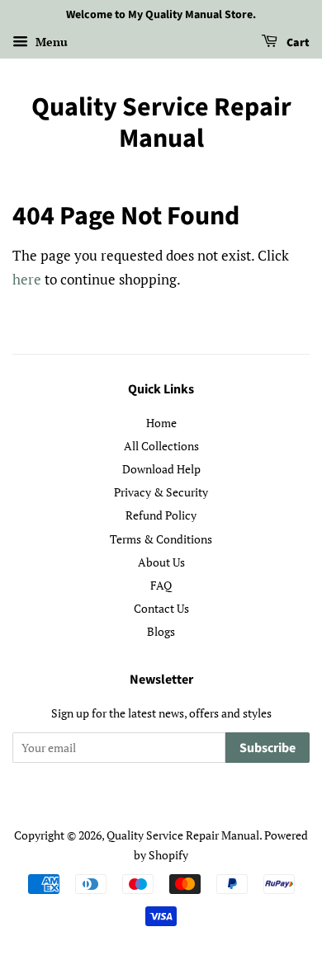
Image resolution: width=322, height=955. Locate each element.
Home (161, 422)
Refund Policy (161, 515)
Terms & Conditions (161, 539)
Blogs (161, 631)
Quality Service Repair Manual (161, 123)
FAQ (161, 585)
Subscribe (267, 748)
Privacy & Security (161, 492)
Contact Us (161, 608)
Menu (50, 41)
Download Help (161, 469)
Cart (297, 43)
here (26, 279)
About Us (161, 562)
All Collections (161, 446)
